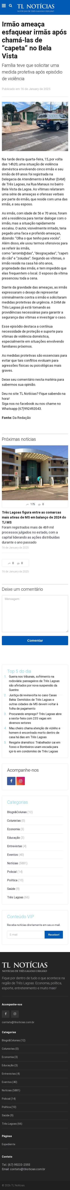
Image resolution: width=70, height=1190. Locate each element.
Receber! (54, 934)
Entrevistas (16, 846)
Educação (15, 837)
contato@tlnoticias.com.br (18, 1022)
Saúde (13, 889)
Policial (15, 872)
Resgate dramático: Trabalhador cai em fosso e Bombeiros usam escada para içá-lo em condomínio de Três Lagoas (34, 747)
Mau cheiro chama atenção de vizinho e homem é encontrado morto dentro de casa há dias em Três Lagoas (34, 732)
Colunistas (16, 820)
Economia (15, 829)
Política (15, 880)
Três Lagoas (18, 897)
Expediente (8, 1144)
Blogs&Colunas (20, 812)
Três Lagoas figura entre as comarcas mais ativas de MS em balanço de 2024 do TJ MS (34, 517)
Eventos (15, 854)
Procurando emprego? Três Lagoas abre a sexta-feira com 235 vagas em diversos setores (35, 718)
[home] (35, 7)
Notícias (17, 863)
